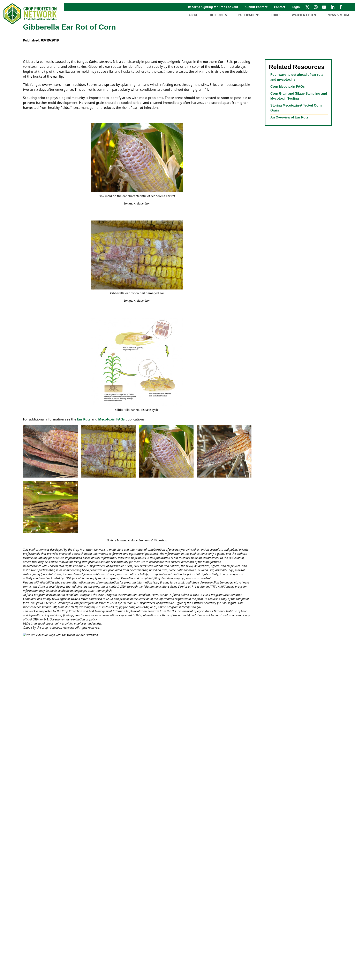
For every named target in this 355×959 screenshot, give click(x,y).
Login (296, 7)
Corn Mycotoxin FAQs (287, 86)
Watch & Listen (304, 15)
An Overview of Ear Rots (289, 117)
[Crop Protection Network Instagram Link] (315, 7)
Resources (218, 15)
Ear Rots (84, 419)
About (194, 15)
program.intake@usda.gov (184, 607)
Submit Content (256, 7)
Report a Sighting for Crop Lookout (213, 7)
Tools (275, 15)
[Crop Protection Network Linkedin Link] (332, 7)
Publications (248, 15)
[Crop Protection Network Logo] (30, 13)
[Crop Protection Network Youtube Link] (324, 7)
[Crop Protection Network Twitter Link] (307, 7)
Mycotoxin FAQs (112, 419)
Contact (279, 7)
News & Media (338, 15)
